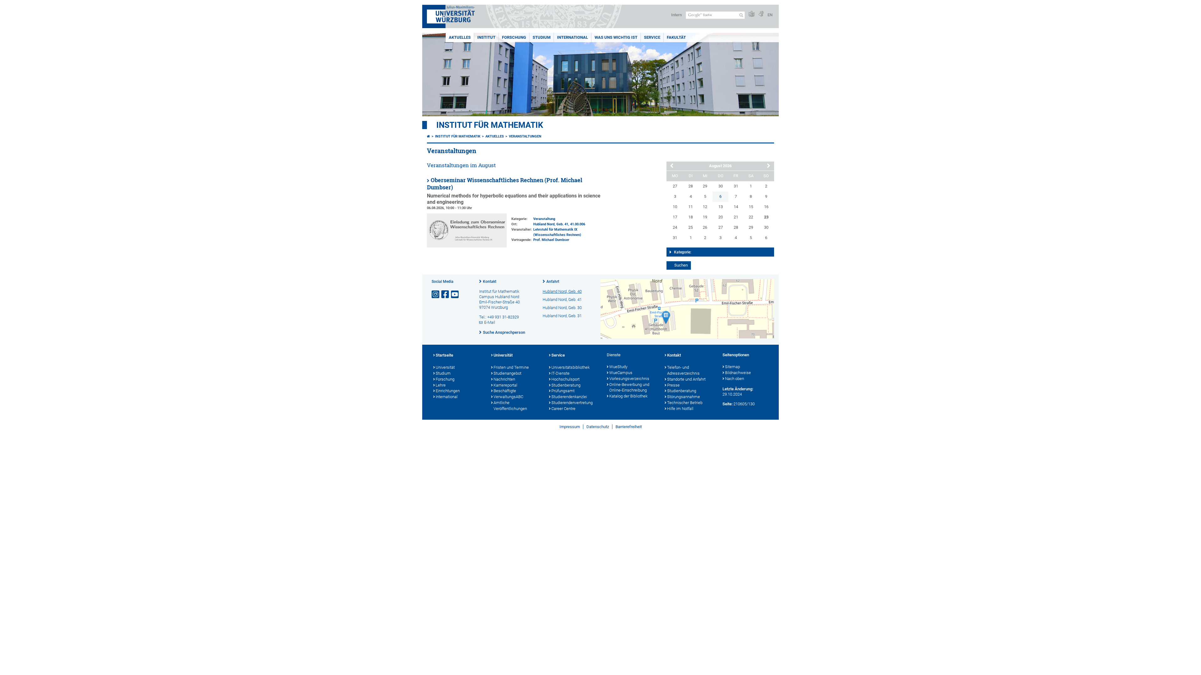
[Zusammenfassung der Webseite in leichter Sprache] (751, 14)
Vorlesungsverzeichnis (629, 378)
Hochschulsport (565, 379)
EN (770, 14)
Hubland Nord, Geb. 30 (562, 307)
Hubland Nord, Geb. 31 (562, 315)
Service (652, 37)
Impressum (570, 426)
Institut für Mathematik (489, 125)
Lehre (441, 385)
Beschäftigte (505, 390)
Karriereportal (505, 385)
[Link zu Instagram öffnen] (436, 294)
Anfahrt (552, 281)
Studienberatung (565, 385)
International (572, 37)
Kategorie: (682, 252)
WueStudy (618, 366)
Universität (445, 367)
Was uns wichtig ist (616, 37)
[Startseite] (428, 136)
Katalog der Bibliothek (628, 396)
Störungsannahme (683, 396)
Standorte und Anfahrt (686, 379)
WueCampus (620, 372)
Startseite (444, 355)
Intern (676, 14)
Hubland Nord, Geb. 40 (562, 291)
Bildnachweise (738, 372)
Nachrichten (504, 379)
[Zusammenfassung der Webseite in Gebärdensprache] (760, 14)
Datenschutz (597, 426)
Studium (541, 37)
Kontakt (489, 281)
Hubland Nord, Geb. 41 (550, 224)
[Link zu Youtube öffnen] (455, 294)
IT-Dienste (560, 373)
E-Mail (489, 322)
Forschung (514, 37)
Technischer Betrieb (684, 402)
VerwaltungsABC (508, 396)
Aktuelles (460, 37)
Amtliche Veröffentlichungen (510, 405)
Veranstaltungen (525, 136)
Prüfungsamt (563, 390)
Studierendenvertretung (572, 402)
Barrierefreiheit (629, 426)
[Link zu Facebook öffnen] (445, 294)
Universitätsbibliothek (570, 367)
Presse (673, 385)
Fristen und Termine (511, 367)
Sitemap (732, 366)
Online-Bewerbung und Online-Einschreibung (629, 387)
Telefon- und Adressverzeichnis (683, 370)
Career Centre (563, 408)
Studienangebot (507, 373)
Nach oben (734, 378)
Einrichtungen (448, 390)
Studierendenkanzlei (569, 396)
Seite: (727, 404)
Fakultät (676, 37)
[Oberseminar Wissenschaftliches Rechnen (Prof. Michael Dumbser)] (467, 246)
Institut (486, 37)
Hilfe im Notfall (680, 408)
